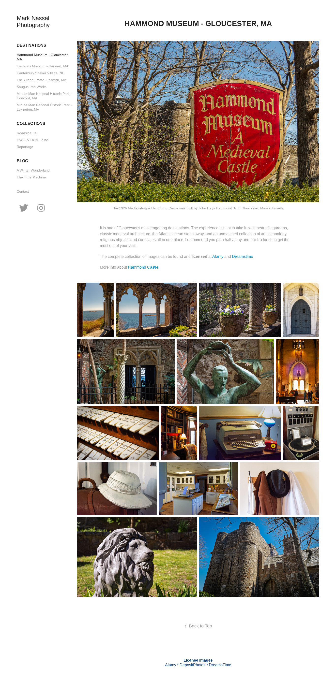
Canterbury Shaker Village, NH (40, 73)
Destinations (31, 45)
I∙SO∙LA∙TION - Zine (32, 140)
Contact (23, 191)
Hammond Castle (143, 267)
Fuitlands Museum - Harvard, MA (42, 66)
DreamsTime (220, 665)
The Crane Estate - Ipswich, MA (41, 80)
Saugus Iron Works (31, 87)
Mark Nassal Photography (34, 21)
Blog (22, 161)
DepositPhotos (192, 665)
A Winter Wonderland (33, 170)
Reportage (25, 147)
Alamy (218, 256)
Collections (31, 123)
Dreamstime (242, 256)
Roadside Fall (27, 133)
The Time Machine (31, 177)
